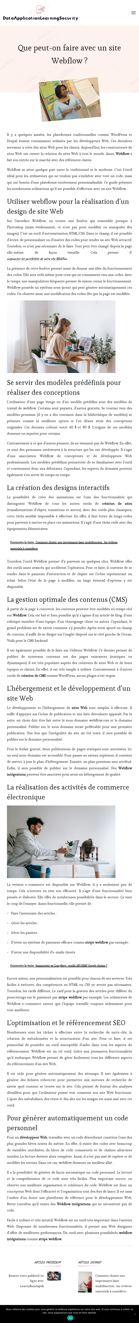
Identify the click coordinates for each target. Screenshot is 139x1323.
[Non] (134, 1314)
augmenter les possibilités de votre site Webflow (37, 259)
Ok (70, 1318)
